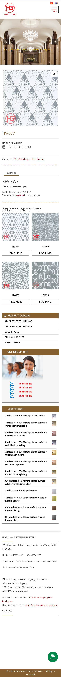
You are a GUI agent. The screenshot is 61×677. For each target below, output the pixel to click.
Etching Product (14, 337)
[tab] (11, 173)
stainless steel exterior (18, 326)
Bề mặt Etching (21, 159)
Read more (16, 253)
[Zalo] (14, 383)
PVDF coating (12, 342)
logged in (19, 195)
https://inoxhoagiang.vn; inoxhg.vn (42, 605)
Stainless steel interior (18, 321)
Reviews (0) (11, 172)
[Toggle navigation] (54, 9)
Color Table (12, 331)
